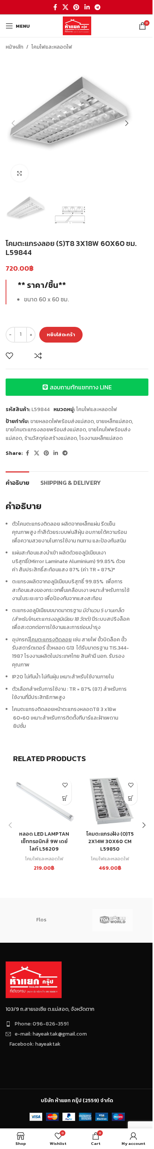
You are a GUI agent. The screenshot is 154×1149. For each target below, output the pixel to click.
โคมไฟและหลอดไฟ (51, 47)
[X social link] (65, 7)
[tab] (17, 481)
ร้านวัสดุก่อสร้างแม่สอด (50, 438)
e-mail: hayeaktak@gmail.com (51, 1034)
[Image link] (34, 979)
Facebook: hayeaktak (35, 1044)
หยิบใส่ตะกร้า (61, 334)
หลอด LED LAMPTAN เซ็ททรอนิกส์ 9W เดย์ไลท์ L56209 (44, 841)
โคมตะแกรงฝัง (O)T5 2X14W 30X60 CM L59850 (110, 841)
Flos (41, 920)
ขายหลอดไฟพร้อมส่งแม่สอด (62, 421)
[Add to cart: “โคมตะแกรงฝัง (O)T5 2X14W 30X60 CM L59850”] (130, 798)
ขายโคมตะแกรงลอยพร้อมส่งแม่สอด (46, 430)
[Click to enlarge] (19, 173)
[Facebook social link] (55, 7)
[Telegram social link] (97, 7)
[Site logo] (77, 25)
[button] (13, 123)
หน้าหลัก (14, 47)
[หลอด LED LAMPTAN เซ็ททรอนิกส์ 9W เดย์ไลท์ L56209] (44, 801)
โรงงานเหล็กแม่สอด (101, 438)
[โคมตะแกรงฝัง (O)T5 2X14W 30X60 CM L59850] (110, 801)
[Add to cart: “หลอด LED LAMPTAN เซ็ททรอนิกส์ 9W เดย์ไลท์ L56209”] (64, 798)
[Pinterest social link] (76, 7)
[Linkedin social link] (87, 7)
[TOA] (112, 920)
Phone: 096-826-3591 (41, 1024)
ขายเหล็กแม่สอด (114, 421)
